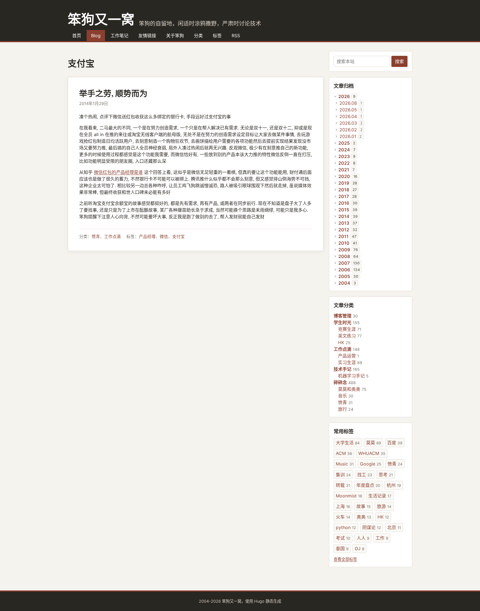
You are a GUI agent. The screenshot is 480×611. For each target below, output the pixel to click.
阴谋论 (371, 527)
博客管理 (342, 316)
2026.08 (348, 103)
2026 (344, 96)
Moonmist (349, 496)
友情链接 (147, 35)
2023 (344, 156)
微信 (164, 236)
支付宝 (178, 236)
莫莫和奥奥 (349, 389)
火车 (343, 517)
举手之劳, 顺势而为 (113, 93)
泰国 (342, 548)
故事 (363, 506)
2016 (343, 203)
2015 (343, 209)
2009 (344, 249)
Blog (96, 35)
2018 (343, 189)
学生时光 (342, 322)
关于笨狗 (175, 35)
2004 (344, 283)
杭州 (394, 485)
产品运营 (347, 356)
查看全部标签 (345, 559)
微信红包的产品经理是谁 (118, 172)
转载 (343, 485)
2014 (343, 216)
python (346, 527)
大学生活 (348, 442)
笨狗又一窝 (101, 19)
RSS (236, 35)
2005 (344, 276)
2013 (343, 223)
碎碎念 (340, 382)
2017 (343, 196)
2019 (343, 183)
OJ (359, 548)
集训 (343, 474)
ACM (344, 453)
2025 (344, 143)
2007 (344, 263)
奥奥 (364, 517)
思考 (386, 474)
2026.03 (348, 123)
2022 (344, 163)
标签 (217, 35)
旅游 (384, 506)
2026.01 (347, 136)
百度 (394, 442)
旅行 (342, 409)
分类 (198, 35)
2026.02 (348, 129)
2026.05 (348, 109)
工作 (382, 538)
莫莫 (373, 442)
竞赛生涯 (347, 329)
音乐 (342, 396)
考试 (343, 538)
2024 (344, 149)
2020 (344, 176)
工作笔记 (119, 35)
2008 (344, 256)
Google (370, 464)
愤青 (96, 236)
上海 (343, 506)
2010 (343, 243)
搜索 (399, 61)
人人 (363, 538)
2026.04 (348, 116)
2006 (344, 269)
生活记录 (379, 496)
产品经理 (147, 236)
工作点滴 (112, 236)
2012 (343, 229)
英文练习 (347, 336)
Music (345, 464)
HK (341, 342)
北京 (394, 527)
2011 (343, 236)
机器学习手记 (351, 376)
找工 (364, 474)
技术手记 (342, 369)
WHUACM (371, 453)
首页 (76, 35)
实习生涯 (347, 362)
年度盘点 (368, 485)
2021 (343, 169)
